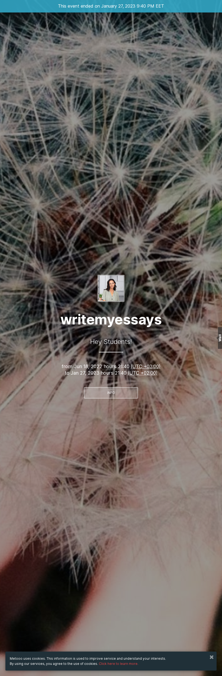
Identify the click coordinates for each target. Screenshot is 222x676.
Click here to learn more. (118, 664)
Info (111, 393)
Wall (220, 338)
